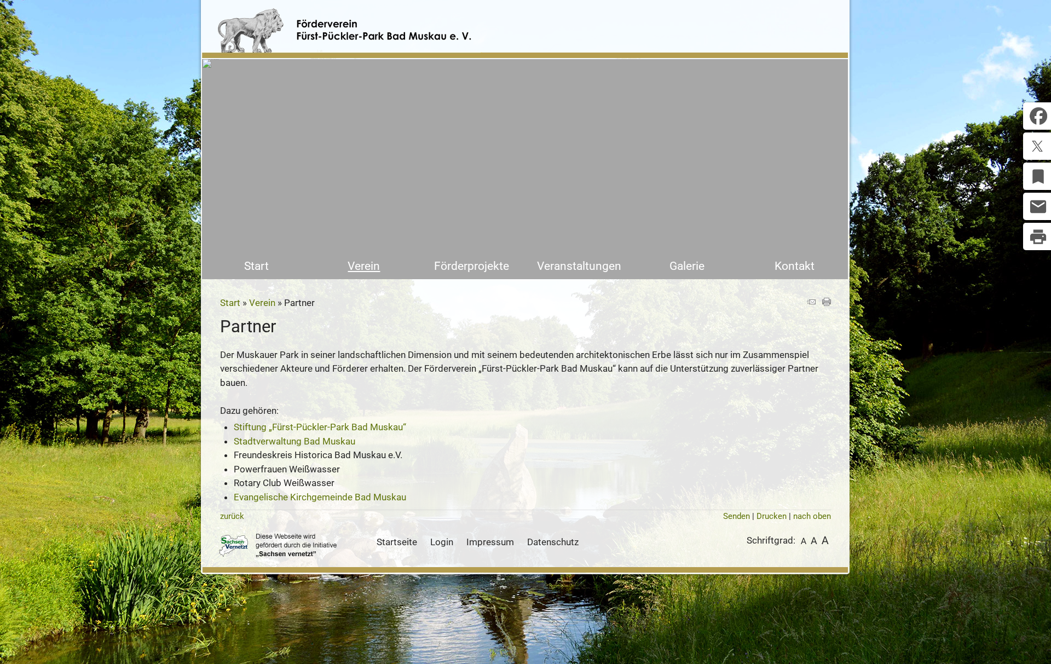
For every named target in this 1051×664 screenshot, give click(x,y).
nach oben (812, 516)
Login (441, 541)
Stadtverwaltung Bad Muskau (294, 441)
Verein (364, 266)
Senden (736, 516)
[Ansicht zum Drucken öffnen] (826, 302)
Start (256, 266)
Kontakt (795, 266)
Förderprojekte (471, 266)
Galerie (686, 266)
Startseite (397, 541)
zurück (232, 516)
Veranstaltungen (579, 266)
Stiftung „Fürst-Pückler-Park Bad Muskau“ (320, 427)
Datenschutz (553, 541)
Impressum (490, 541)
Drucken (772, 516)
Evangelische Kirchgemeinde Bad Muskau (320, 497)
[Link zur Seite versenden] (811, 302)
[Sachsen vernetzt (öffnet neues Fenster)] (278, 553)
